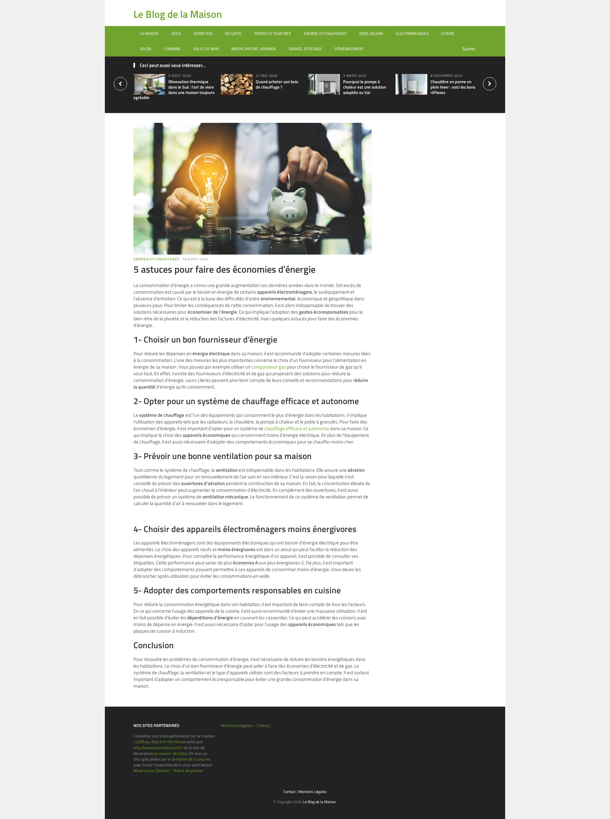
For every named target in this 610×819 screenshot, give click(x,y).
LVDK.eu (142, 741)
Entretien (202, 33)
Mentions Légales (236, 725)
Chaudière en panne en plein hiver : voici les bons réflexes (452, 87)
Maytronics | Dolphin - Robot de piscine (168, 770)
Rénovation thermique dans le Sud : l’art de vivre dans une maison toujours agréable (173, 89)
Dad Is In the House (169, 741)
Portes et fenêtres (272, 33)
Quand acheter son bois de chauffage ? (277, 84)
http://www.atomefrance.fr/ (158, 747)
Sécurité (233, 33)
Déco (176, 33)
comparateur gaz (268, 366)
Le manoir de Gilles (170, 753)
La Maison (149, 33)
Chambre (172, 49)
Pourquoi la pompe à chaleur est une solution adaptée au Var (364, 87)
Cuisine (448, 33)
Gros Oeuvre (371, 33)
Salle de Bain (206, 49)
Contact (264, 725)
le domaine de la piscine (188, 759)
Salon (145, 49)
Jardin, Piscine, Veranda (253, 49)
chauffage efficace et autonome (296, 428)
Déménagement (349, 49)
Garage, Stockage (305, 49)
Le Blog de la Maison (177, 14)
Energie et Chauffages (325, 33)
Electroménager (412, 33)
